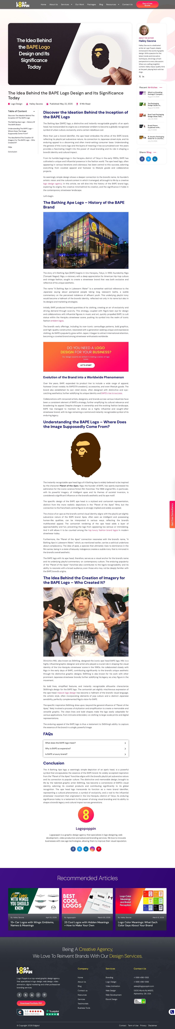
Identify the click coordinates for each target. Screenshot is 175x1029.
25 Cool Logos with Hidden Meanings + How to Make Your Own (86, 924)
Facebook (19, 994)
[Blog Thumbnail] (143, 93)
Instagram (38, 994)
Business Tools (84, 1008)
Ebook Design (111, 999)
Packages (91, 4)
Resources (111, 4)
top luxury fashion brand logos (103, 530)
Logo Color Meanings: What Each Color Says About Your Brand (137, 924)
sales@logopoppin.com (144, 986)
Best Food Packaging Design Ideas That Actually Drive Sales (156, 115)
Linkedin (31, 994)
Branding (109, 977)
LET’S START (86, 365)
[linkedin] (154, 159)
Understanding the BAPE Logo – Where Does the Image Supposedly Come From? (20, 131)
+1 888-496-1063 (141, 977)
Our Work (79, 4)
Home (43, 4)
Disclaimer (152, 1025)
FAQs (10, 147)
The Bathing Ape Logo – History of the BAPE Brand (21, 123)
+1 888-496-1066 (141, 982)
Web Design (111, 990)
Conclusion (12, 152)
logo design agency (52, 183)
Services (65, 4)
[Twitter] (148, 159)
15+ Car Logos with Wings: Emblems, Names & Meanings (32, 924)
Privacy (143, 1025)
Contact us (127, 4)
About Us (53, 4)
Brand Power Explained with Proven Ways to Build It (156, 126)
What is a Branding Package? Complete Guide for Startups (155, 93)
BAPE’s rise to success (111, 393)
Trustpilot (52, 1012)
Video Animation (113, 986)
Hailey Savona (36, 104)
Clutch (30, 1012)
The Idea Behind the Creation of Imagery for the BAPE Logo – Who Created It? (21, 140)
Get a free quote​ (147, 4)
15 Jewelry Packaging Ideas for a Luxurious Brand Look (156, 138)
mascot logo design (66, 692)
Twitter (25, 994)
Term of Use (133, 1025)
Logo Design (16, 104)
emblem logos (57, 320)
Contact (122, 1025)
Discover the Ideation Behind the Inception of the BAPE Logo (21, 116)
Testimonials (83, 1003)
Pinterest (44, 994)
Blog (101, 4)
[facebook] (142, 159)
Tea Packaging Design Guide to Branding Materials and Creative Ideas (155, 104)
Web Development (114, 995)
